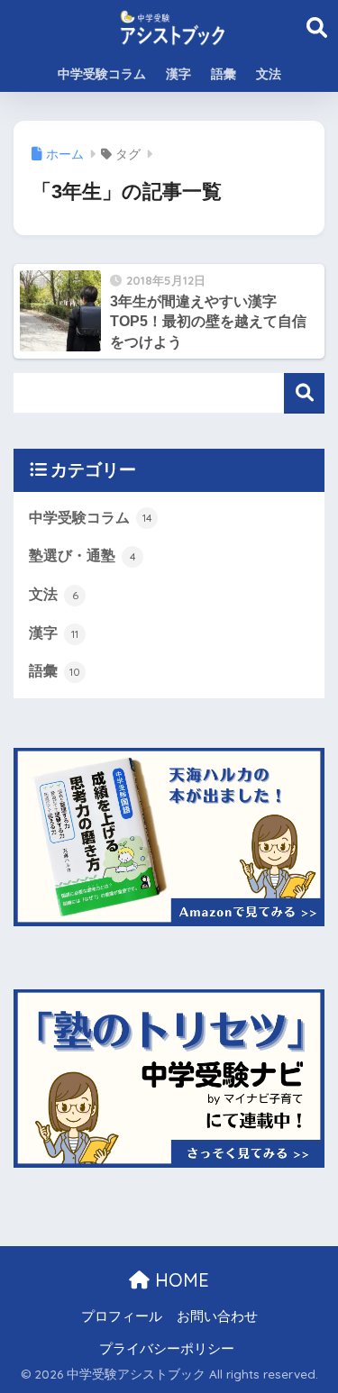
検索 (304, 393)
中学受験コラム (102, 74)
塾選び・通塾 (82, 555)
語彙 (223, 74)
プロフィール (121, 1316)
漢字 (178, 74)
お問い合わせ (217, 1316)
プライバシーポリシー (166, 1349)
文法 (268, 74)
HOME (179, 1280)
